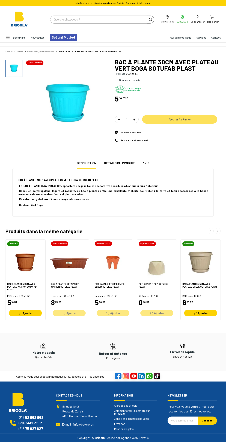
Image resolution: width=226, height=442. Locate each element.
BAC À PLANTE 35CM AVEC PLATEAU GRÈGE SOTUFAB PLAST (199, 285)
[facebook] (118, 376)
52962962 (182, 21)
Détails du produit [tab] (119, 163)
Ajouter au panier (180, 119)
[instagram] (126, 376)
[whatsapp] (149, 376)
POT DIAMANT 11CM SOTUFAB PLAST (153, 285)
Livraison (119, 423)
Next (218, 231)
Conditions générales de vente (131, 418)
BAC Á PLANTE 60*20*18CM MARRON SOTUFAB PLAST (65, 285)
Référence (120, 73)
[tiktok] (157, 376)
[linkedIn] (141, 376)
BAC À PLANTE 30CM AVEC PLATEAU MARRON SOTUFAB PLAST (22, 287)
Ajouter (28, 313)
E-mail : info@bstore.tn (78, 424)
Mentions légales (124, 428)
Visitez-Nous (167, 21)
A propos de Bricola (125, 405)
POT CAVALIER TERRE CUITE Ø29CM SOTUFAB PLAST (109, 285)
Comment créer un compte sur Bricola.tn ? (132, 412)
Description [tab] (86, 163)
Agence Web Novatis (135, 438)
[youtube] (133, 376)
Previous (211, 231)
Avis (145, 163)
